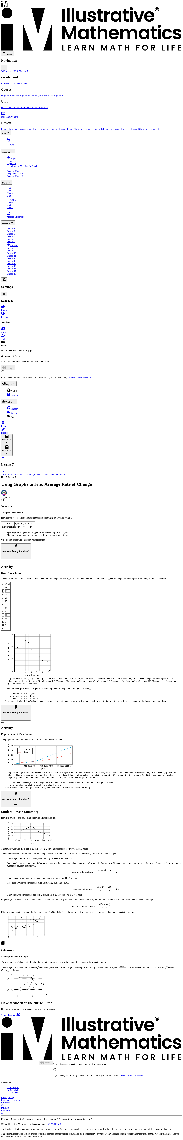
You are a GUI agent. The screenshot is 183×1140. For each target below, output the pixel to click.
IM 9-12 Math (13, 1092)
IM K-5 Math (13, 1087)
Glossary (61, 474)
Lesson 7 (6, 224)
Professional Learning (11, 1100)
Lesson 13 (11, 261)
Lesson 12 (11, 258)
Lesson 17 (11, 271)
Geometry (11, 161)
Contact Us (6, 1105)
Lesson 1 (11, 228)
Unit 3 (10, 193)
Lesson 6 (11, 241)
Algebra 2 (11, 163)
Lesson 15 (11, 266)
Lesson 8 (11, 248)
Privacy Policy (7, 1097)
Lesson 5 (11, 239)
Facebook (5, 1110)
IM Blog (5, 1108)
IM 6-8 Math (12, 1090)
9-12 (4, 133)
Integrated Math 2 (15, 173)
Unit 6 (10, 202)
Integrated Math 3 (15, 176)
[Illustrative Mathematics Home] (91, 26)
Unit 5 (4, 183)
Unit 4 (10, 196)
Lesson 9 (11, 250)
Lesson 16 (11, 268)
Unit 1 (10, 188)
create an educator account (79, 377)
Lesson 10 (11, 253)
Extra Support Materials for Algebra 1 (24, 166)
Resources (5, 1102)
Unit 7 (10, 205)
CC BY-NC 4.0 (54, 1124)
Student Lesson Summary (45, 474)
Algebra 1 (6, 152)
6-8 (8, 141)
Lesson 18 (11, 274)
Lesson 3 (11, 234)
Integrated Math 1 (15, 171)
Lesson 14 (11, 263)
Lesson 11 (11, 256)
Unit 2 (10, 190)
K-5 (8, 138)
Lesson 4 (11, 236)
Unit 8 (10, 207)
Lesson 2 (11, 231)
